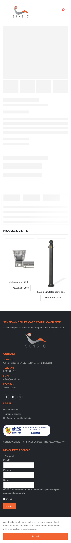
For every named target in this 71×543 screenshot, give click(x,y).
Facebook (6, 397)
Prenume (7, 470)
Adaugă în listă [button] (21, 288)
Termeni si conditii (12, 414)
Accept (35, 536)
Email (6, 460)
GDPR (6, 489)
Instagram (20, 397)
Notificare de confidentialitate (17, 418)
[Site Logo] (21, 11)
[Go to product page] (19, 258)
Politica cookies (10, 409)
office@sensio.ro (11, 379)
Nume (6, 480)
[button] (7, 11)
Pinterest (13, 397)
